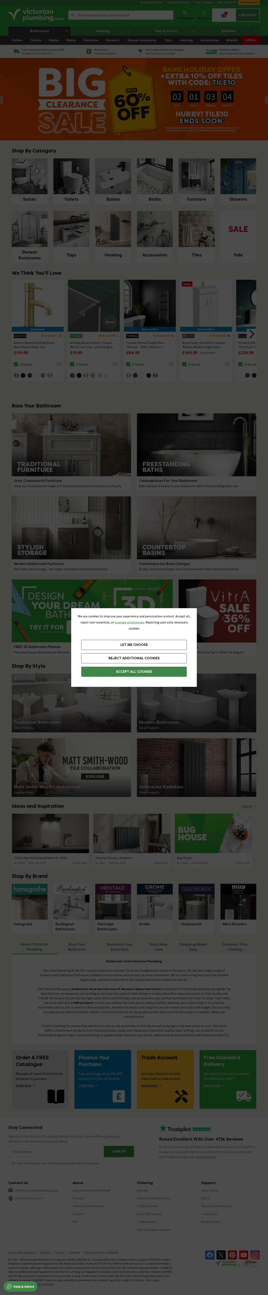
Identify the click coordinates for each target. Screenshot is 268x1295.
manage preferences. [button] (130, 622)
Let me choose (134, 645)
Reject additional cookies (134, 658)
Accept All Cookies (134, 671)
